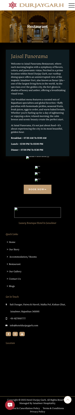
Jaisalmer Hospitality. (44, 403)
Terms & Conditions (53, 408)
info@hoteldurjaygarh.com (24, 325)
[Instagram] (15, 334)
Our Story (14, 249)
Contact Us (15, 278)
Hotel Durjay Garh (36, 399)
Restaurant (15, 264)
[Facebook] (8, 334)
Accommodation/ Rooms (23, 256)
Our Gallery (15, 271)
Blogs (12, 286)
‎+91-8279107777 (18, 318)
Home (12, 242)
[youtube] (22, 334)
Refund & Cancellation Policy (24, 408)
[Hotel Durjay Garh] (37, 5)
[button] (10, 405)
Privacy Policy (37, 411)
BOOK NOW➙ (38, 189)
